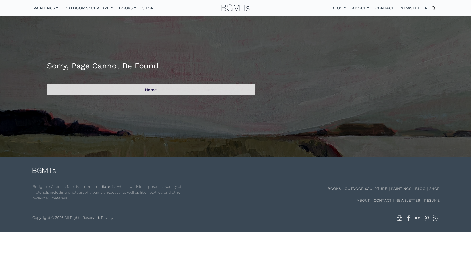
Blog (420, 189)
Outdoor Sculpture (366, 189)
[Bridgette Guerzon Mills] (235, 8)
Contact (383, 200)
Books (334, 189)
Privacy (107, 217)
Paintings (401, 189)
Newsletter (407, 200)
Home (151, 89)
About (363, 200)
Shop (434, 189)
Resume (432, 200)
